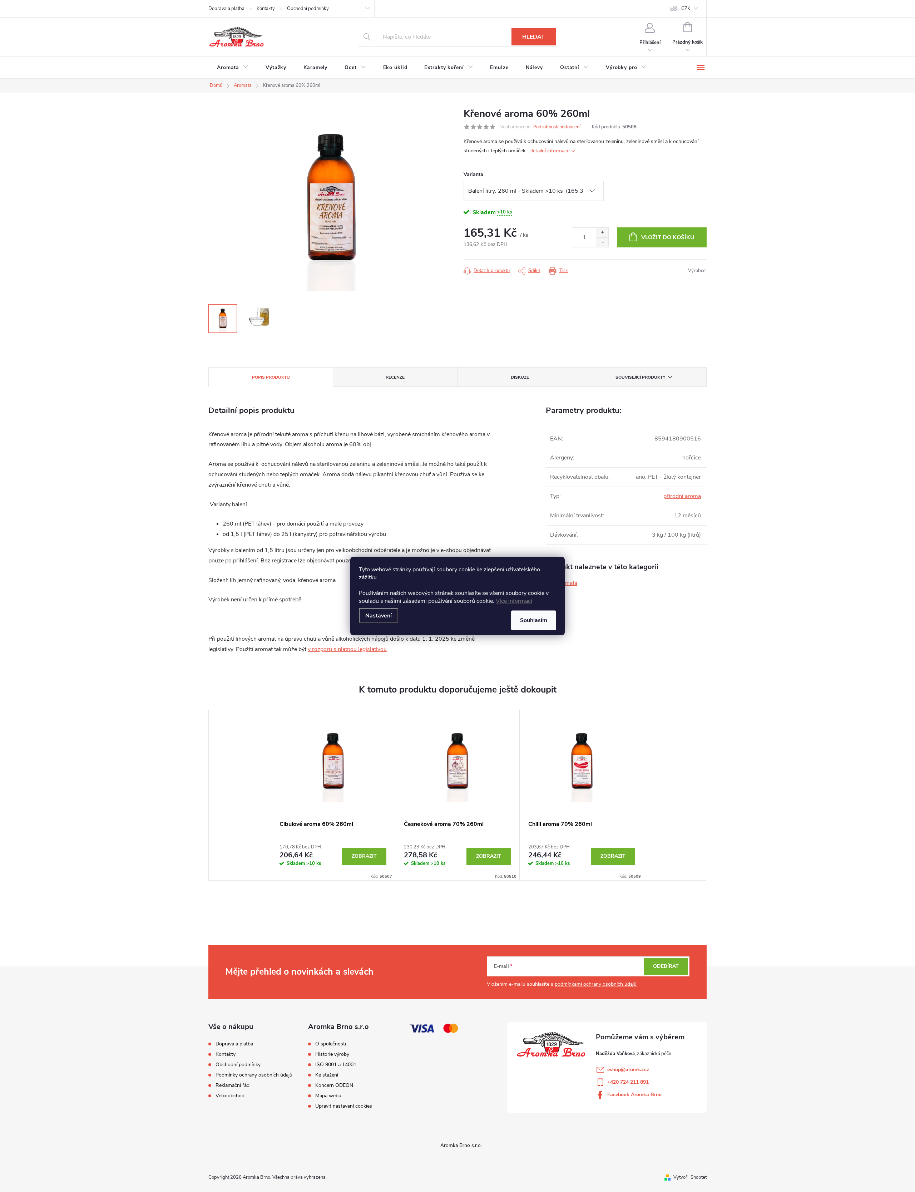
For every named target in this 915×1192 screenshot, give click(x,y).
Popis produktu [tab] (271, 377)
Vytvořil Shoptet (690, 1177)
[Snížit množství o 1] (602, 242)
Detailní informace (549, 150)
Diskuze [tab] (520, 377)
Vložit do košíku (667, 237)
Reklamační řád (232, 1085)
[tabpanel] (333, 795)
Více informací (514, 601)
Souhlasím (533, 620)
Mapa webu (328, 1096)
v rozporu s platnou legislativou (347, 649)
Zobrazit (364, 856)
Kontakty (266, 8)
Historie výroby (332, 1054)
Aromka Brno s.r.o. (461, 1145)
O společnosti (330, 1044)
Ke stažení (326, 1075)
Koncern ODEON (334, 1085)
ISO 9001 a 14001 (335, 1065)
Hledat (533, 37)
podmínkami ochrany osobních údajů (596, 984)
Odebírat (666, 966)
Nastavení (378, 616)
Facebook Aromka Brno (634, 1094)
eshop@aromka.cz (628, 1069)
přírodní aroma (682, 496)
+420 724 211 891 (628, 1082)
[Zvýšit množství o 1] (602, 232)
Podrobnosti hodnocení (556, 127)
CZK (685, 8)
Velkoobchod (230, 1095)
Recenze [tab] (395, 377)
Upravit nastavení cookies (343, 1106)
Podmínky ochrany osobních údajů (254, 1075)
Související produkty (640, 377)
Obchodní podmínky (308, 8)
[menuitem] (232, 67)
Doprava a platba (226, 8)
